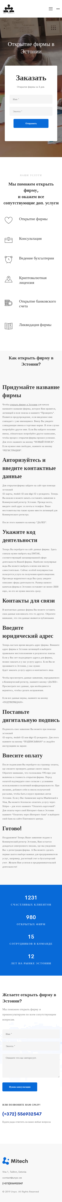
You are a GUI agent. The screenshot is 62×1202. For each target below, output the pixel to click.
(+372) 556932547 (22, 1114)
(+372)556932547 (12, 1183)
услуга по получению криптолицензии (34, 574)
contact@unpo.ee (12, 1177)
